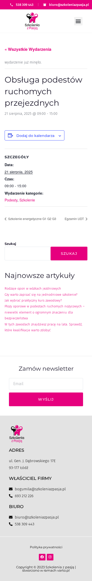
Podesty (11, 199)
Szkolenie (27, 199)
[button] (78, 21)
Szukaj (10, 244)
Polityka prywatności (46, 547)
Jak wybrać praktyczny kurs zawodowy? (33, 300)
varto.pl (63, 570)
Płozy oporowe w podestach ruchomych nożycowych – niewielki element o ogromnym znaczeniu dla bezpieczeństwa (45, 312)
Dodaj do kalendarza (35, 135)
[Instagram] (50, 557)
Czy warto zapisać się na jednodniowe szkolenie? (41, 294)
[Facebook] (42, 557)
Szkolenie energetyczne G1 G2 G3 (31, 218)
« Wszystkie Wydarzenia (28, 49)
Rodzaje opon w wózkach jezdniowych (33, 288)
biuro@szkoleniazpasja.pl (69, 5)
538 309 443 (24, 5)
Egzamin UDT (75, 218)
